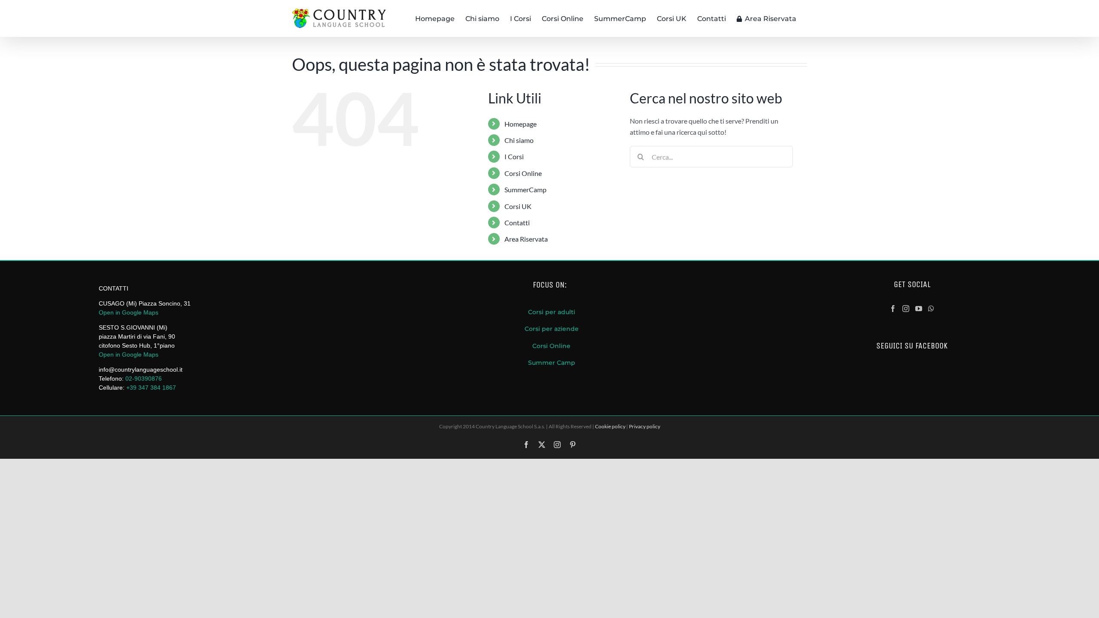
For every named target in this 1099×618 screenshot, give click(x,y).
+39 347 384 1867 (151, 387)
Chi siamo (519, 140)
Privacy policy (644, 426)
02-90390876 (144, 378)
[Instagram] (905, 308)
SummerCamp (525, 189)
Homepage (520, 124)
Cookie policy (610, 426)
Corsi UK (517, 206)
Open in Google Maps (128, 312)
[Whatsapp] (931, 308)
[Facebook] (893, 308)
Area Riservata (526, 239)
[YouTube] (918, 308)
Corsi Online (523, 173)
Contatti (517, 222)
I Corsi (514, 156)
